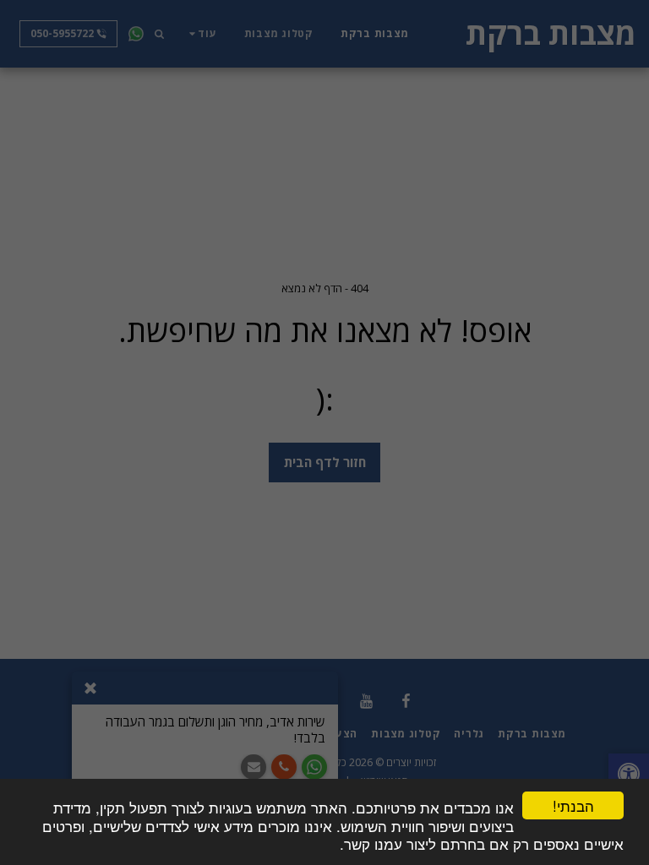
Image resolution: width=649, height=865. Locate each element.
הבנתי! (573, 805)
